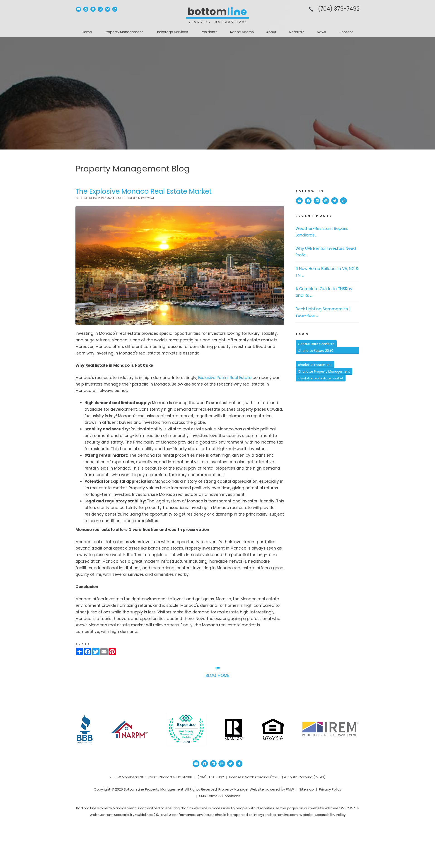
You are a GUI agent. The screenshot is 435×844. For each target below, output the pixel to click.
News (321, 31)
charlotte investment (315, 364)
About (271, 31)
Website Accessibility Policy (322, 814)
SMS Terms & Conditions (219, 795)
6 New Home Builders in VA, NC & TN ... (327, 272)
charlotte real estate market (320, 378)
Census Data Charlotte (316, 344)
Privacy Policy (330, 789)
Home (87, 31)
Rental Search (242, 31)
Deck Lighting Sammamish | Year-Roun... (322, 312)
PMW (290, 789)
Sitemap (306, 789)
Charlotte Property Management (324, 371)
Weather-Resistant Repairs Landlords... (321, 232)
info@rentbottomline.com (276, 814)
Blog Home (217, 675)
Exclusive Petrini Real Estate (224, 377)
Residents (209, 31)
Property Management (124, 31)
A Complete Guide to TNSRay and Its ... (323, 292)
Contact (346, 31)
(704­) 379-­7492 (339, 8)
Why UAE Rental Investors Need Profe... (325, 252)
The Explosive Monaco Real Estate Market (143, 191)
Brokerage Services (172, 31)
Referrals (296, 31)
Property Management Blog (132, 168)
